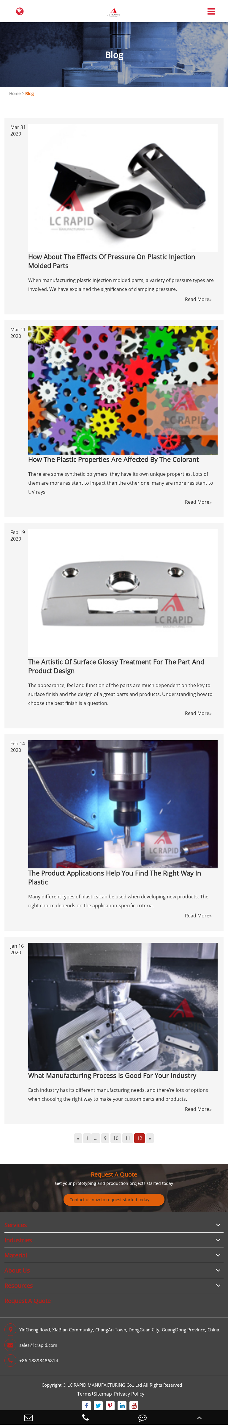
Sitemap (103, 1394)
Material (15, 1255)
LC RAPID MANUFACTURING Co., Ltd (104, 1385)
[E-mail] (28, 1417)
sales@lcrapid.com (38, 1345)
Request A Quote (114, 1174)
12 (139, 1138)
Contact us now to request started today (109, 1199)
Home (15, 93)
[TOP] (199, 1417)
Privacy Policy (129, 1394)
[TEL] (85, 1417)
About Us (17, 1270)
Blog (29, 93)
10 (115, 1138)
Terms (84, 1394)
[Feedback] (142, 1417)
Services (15, 1225)
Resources (18, 1285)
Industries (18, 1240)
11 (127, 1138)
